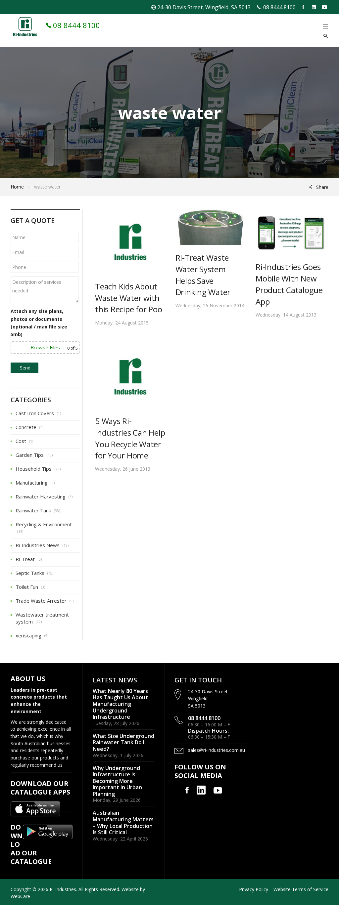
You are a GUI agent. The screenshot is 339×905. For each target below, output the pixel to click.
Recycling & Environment (44, 524)
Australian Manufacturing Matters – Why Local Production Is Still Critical (123, 822)
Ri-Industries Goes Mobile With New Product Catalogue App (289, 284)
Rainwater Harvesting (41, 496)
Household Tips (34, 468)
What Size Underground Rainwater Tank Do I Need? (123, 742)
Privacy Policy (253, 889)
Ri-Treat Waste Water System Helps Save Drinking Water (203, 274)
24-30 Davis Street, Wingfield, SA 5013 (204, 7)
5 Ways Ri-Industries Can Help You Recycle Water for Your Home (130, 438)
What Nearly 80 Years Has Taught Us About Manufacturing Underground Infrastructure (120, 703)
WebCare (20, 896)
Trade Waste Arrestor (41, 600)
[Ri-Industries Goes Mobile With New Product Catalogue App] (291, 231)
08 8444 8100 (279, 7)
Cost (21, 441)
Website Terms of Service (300, 889)
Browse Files (45, 347)
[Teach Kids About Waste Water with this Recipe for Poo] (130, 241)
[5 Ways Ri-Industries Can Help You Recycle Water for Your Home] (130, 375)
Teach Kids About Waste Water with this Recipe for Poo (128, 298)
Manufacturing (32, 482)
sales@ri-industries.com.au (216, 750)
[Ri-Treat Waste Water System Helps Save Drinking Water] (210, 227)
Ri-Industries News (38, 545)
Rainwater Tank (33, 510)
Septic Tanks (30, 573)
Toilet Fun (27, 586)
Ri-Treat (25, 559)
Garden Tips (30, 455)
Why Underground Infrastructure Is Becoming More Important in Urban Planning (117, 780)
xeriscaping (28, 635)
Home (17, 187)
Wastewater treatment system (42, 618)
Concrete (26, 427)
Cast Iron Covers (35, 413)
